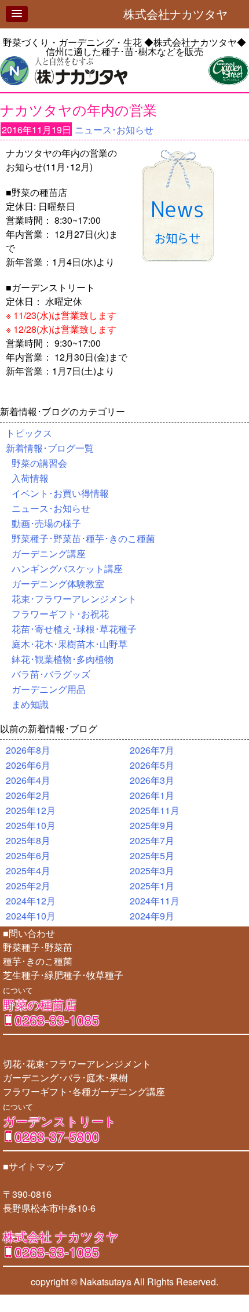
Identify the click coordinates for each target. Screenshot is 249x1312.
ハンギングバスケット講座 (67, 568)
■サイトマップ (33, 1166)
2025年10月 (31, 825)
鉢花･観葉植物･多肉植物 (62, 659)
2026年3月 (152, 780)
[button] (17, 14)
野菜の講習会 (39, 463)
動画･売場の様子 (46, 523)
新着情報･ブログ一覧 (50, 448)
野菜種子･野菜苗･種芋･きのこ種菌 (83, 538)
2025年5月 (152, 855)
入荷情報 (30, 478)
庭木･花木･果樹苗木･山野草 (69, 643)
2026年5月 (152, 765)
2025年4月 (28, 870)
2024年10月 (31, 915)
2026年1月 (152, 795)
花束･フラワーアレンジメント (74, 598)
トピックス (29, 432)
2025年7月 (152, 840)
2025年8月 (28, 840)
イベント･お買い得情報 (60, 493)
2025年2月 (28, 885)
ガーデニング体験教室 (58, 583)
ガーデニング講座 (49, 553)
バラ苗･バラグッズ (51, 674)
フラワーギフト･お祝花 (60, 613)
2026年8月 (28, 750)
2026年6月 (28, 765)
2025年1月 (152, 885)
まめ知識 (30, 704)
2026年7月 (152, 750)
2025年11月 (155, 810)
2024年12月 (31, 900)
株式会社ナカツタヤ (181, 13)
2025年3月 (152, 870)
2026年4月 (28, 780)
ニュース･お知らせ (114, 129)
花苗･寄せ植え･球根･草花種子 (74, 628)
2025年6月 (28, 855)
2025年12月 (31, 810)
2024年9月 (152, 915)
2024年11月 (155, 900)
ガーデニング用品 (49, 689)
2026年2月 (28, 795)
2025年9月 (152, 825)
